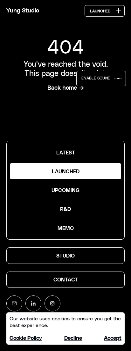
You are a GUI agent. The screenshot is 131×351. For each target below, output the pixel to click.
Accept (112, 338)
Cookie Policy (26, 338)
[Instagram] (52, 303)
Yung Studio (22, 11)
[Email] (14, 303)
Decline (73, 338)
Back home (62, 88)
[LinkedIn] (33, 303)
